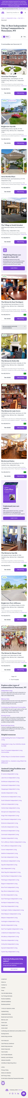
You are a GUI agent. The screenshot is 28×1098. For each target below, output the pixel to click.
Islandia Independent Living (9, 793)
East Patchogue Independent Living (11, 898)
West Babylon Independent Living (11, 914)
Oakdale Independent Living (9, 838)
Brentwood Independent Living (10, 830)
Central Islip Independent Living (10, 808)
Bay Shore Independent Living (10, 891)
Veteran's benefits (5, 1060)
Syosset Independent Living (9, 948)
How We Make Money (6, 993)
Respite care (4, 1025)
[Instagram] (12, 1093)
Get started (14, 969)
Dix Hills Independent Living (9, 895)
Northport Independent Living (10, 902)
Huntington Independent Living (10, 921)
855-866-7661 (22, 8)
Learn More (14, 268)
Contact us (4, 985)
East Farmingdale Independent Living (12, 929)
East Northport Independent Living (11, 876)
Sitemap (20, 1090)
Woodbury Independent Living (10, 936)
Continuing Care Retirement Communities (13, 707)
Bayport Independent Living (9, 883)
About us (3, 982)
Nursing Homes (5, 715)
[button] (22, 12)
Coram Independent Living (9, 849)
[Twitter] (15, 1093)
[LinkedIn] (18, 1093)
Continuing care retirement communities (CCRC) (13, 1030)
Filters (6, 36)
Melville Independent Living (9, 925)
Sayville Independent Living (9, 864)
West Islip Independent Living (9, 906)
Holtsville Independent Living (9, 827)
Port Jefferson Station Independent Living (13, 842)
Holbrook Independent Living (9, 804)
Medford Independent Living (9, 853)
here (18, 6)
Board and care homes (7, 1017)
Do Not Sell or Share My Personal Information (12, 1078)
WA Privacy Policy (5, 1075)
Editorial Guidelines (6, 1001)
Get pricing (20, 93)
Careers (3, 987)
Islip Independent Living (8, 868)
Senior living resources (7, 1046)
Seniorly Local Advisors (7, 1057)
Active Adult (4, 1028)
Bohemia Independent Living (9, 823)
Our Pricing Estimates (6, 996)
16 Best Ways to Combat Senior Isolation (13, 756)
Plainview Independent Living (9, 940)
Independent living (6, 1014)
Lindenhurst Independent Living (10, 932)
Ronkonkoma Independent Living (11, 796)
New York (20, 18)
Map (24, 36)
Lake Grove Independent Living (10, 777)
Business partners (5, 1004)
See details (7, 93)
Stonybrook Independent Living (10, 811)
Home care (4, 1022)
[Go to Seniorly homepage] (6, 1090)
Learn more (14, 518)
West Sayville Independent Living (10, 872)
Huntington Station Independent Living (12, 910)
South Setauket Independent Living (11, 800)
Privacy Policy (4, 1070)
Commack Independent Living (10, 834)
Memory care (4, 1019)
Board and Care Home (7, 725)
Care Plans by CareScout (7, 1043)
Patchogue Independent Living (10, 880)
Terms (2, 1081)
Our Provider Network (6, 1054)
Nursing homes (5, 1033)
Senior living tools (5, 1049)
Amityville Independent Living (10, 944)
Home (2, 18)
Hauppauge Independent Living (10, 789)
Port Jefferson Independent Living (11, 845)
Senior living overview (6, 1036)
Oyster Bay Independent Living (10, 951)
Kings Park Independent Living (10, 815)
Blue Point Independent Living (10, 887)
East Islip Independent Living (9, 857)
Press (2, 990)
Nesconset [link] (4, 20)
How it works (4, 1051)
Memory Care (5, 699)
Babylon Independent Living (9, 917)
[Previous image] (3, 61)
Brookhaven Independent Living (10, 861)
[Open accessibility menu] (3, 1083)
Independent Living (11, 18)
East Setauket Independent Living (11, 819)
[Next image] (24, 61)
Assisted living (4, 1011)
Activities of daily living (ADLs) (8, 1063)
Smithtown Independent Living (10, 781)
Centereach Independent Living (10, 785)
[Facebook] (10, 1093)
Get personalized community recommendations (10, 327)
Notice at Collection (6, 1072)
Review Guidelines (5, 998)
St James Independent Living (9, 774)
